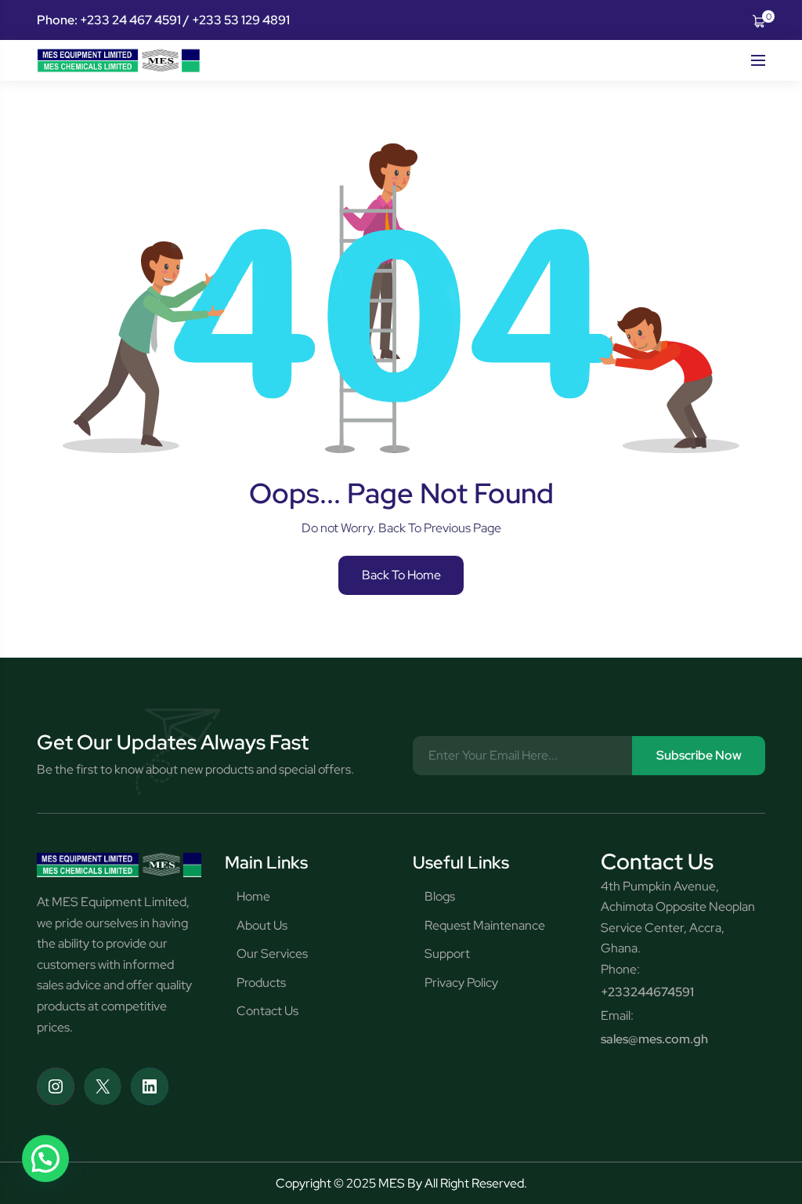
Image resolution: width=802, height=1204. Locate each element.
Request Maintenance (484, 925)
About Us (262, 925)
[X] (102, 1086)
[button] (45, 1158)
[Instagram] (55, 1086)
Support (447, 953)
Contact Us (267, 1011)
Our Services (272, 953)
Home (253, 896)
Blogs (439, 896)
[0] (759, 20)
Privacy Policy (461, 982)
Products (261, 982)
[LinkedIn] (149, 1086)
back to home (401, 575)
